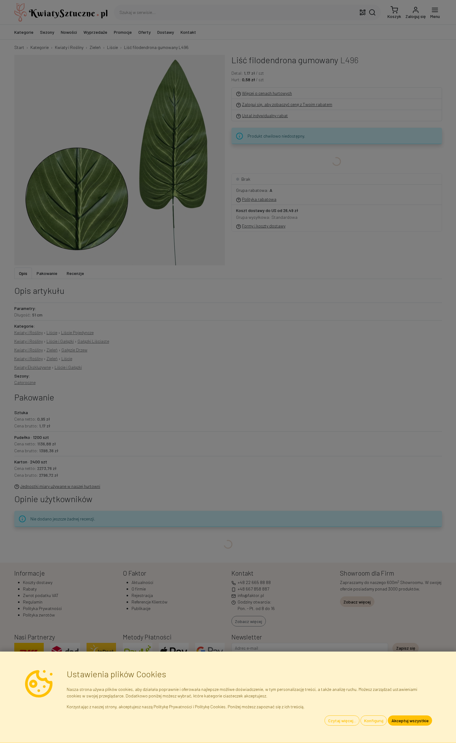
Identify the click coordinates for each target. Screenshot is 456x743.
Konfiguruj (373, 720)
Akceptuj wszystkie (410, 720)
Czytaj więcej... (342, 720)
